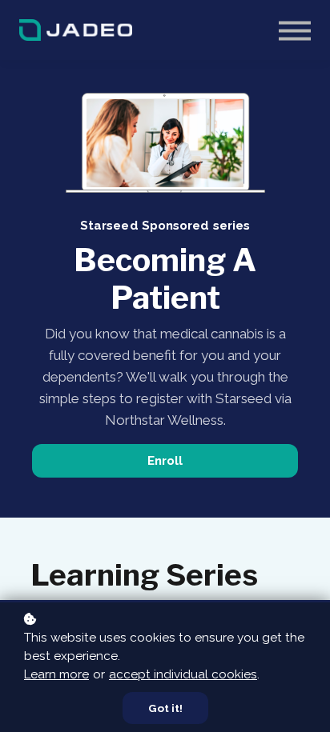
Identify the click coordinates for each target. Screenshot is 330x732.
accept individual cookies (183, 674)
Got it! (165, 708)
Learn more (56, 674)
